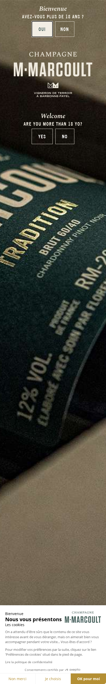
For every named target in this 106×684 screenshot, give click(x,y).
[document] (53, 342)
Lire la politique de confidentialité (28, 662)
